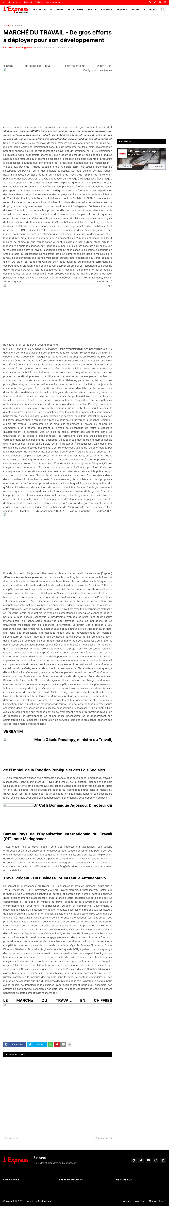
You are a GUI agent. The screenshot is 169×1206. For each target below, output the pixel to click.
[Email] (63, 1044)
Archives (18, 25)
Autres (148, 9)
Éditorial (28, 2)
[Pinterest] (57, 1044)
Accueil (6, 2)
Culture (106, 9)
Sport (135, 9)
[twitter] (155, 2)
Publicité (39, 2)
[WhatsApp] (50, 1044)
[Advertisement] (57, 1093)
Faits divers (75, 9)
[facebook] (150, 2)
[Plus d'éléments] (69, 1044)
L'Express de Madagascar (17, 47)
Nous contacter (53, 2)
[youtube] (160, 2)
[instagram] (165, 2)
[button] (155, 9)
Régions (122, 9)
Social (92, 9)
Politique (39, 9)
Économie (56, 9)
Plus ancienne (102, 1138)
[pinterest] (163, 1160)
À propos (17, 2)
